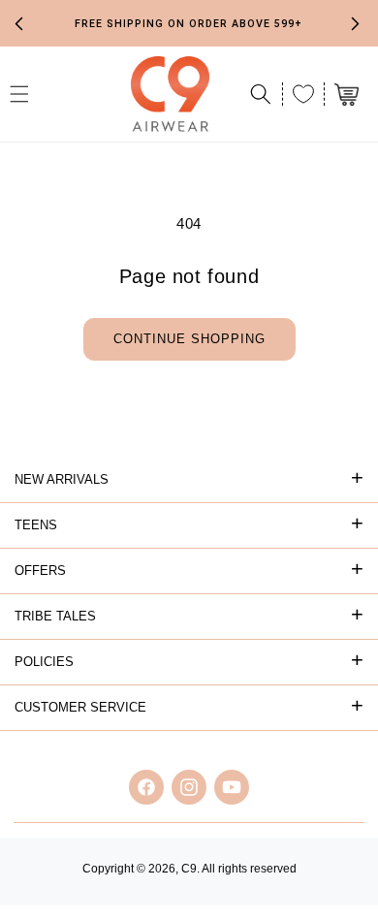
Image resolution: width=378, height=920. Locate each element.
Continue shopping (189, 339)
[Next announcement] (355, 23)
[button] (260, 94)
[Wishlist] (303, 94)
